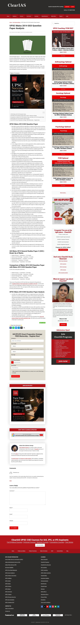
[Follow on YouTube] (47, 606)
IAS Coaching (44, 567)
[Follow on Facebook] (42, 606)
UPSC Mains (8, 589)
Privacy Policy (44, 597)
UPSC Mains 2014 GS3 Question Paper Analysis (20, 118)
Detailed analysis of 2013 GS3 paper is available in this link (24, 283)
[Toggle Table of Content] (43, 112)
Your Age (13, 354)
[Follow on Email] (55, 606)
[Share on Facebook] (11, 328)
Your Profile (13, 343)
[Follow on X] (45, 606)
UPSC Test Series (63, 266)
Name (11, 507)
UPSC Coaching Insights (63, 272)
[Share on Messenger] (16, 328)
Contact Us (7, 611)
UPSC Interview (8, 591)
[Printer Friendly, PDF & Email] (42, 322)
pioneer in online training (26, 458)
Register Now (15, 376)
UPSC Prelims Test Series (10, 575)
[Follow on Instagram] (53, 606)
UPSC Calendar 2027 (9, 602)
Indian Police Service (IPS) (10, 564)
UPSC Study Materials (63, 261)
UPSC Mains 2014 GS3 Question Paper (18, 114)
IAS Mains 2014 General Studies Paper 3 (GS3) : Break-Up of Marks (24, 115)
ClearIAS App (44, 586)
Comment (12, 490)
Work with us (43, 591)
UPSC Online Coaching (46, 573)
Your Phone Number (15, 360)
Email (11, 514)
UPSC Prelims (8, 586)
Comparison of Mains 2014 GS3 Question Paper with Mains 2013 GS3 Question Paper (27, 117)
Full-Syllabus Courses (14, 542)
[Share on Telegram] (19, 328)
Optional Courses (29, 542)
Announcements (44, 581)
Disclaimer (43, 599)
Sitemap (43, 589)
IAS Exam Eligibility (9, 567)
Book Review (43, 583)
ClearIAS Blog (44, 575)
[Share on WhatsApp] (13, 328)
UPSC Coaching (63, 263)
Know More (63, 324)
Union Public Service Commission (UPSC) (14, 559)
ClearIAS (17, 5)
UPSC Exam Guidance (10, 573)
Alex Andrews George (24, 447)
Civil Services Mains (16, 22)
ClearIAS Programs (45, 562)
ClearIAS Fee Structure (46, 564)
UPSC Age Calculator (9, 599)
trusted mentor (15, 458)
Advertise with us (44, 594)
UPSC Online (8, 581)
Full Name (13, 338)
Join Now (67, 6)
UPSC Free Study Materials (11, 570)
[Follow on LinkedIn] (58, 606)
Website (11, 520)
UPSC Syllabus (8, 578)
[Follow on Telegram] (50, 606)
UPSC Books (8, 583)
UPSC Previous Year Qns (10, 597)
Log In (72, 6)
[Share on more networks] (21, 328)
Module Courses (42, 542)
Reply (11, 480)
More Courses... (63, 192)
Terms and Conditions (45, 602)
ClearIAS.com (38, 622)
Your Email (13, 365)
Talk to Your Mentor (9, 608)
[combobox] (12, 362)
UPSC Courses (63, 269)
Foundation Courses (57, 542)
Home (11, 22)
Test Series (69, 542)
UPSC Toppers (8, 594)
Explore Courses (40, 545)
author (16, 453)
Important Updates (45, 578)
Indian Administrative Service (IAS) (12, 562)
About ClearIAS (44, 559)
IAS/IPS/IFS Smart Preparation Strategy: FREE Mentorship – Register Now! (25, 120)
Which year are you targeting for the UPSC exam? (21, 349)
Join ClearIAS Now (63, 249)
